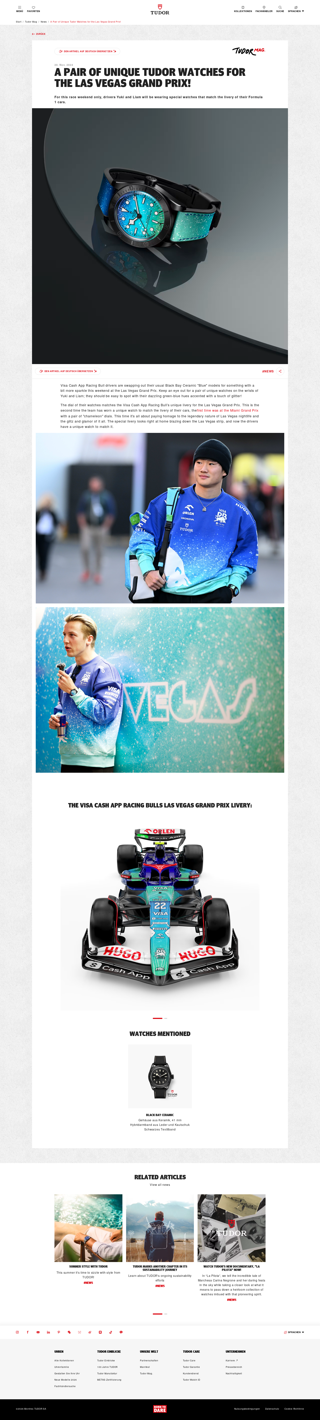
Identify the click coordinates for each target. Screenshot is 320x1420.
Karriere (230, 1360)
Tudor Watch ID (191, 1379)
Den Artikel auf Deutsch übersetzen (88, 51)
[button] (280, 9)
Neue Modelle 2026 (65, 1379)
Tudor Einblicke (106, 1360)
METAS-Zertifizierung (109, 1379)
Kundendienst (191, 1373)
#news (268, 371)
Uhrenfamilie (61, 1366)
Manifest (145, 1366)
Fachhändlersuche (65, 1386)
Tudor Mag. (146, 1373)
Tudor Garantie (191, 1366)
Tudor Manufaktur (107, 1373)
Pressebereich (234, 1366)
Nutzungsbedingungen (247, 1408)
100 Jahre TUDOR (107, 1366)
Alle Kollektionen (64, 1360)
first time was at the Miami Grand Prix (228, 410)
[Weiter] (268, 911)
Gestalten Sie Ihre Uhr (67, 1373)
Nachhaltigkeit (234, 1373)
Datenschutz (272, 1408)
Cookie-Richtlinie (294, 1408)
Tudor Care (189, 1360)
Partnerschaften (149, 1360)
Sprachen (294, 1332)
